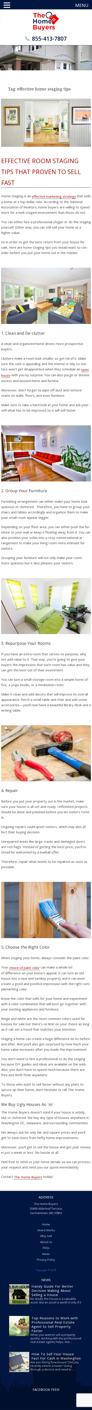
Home (46, 1224)
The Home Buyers (28, 1177)
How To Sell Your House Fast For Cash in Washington (56, 1356)
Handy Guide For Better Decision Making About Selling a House (52, 1290)
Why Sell (46, 1236)
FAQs (46, 1248)
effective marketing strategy (54, 196)
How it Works (46, 1230)
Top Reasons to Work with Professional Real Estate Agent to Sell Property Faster (54, 1324)
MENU (81, 5)
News (46, 1254)
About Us (46, 1242)
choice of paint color (24, 967)
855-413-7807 (49, 38)
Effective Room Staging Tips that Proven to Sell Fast (41, 172)
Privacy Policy (46, 1260)
